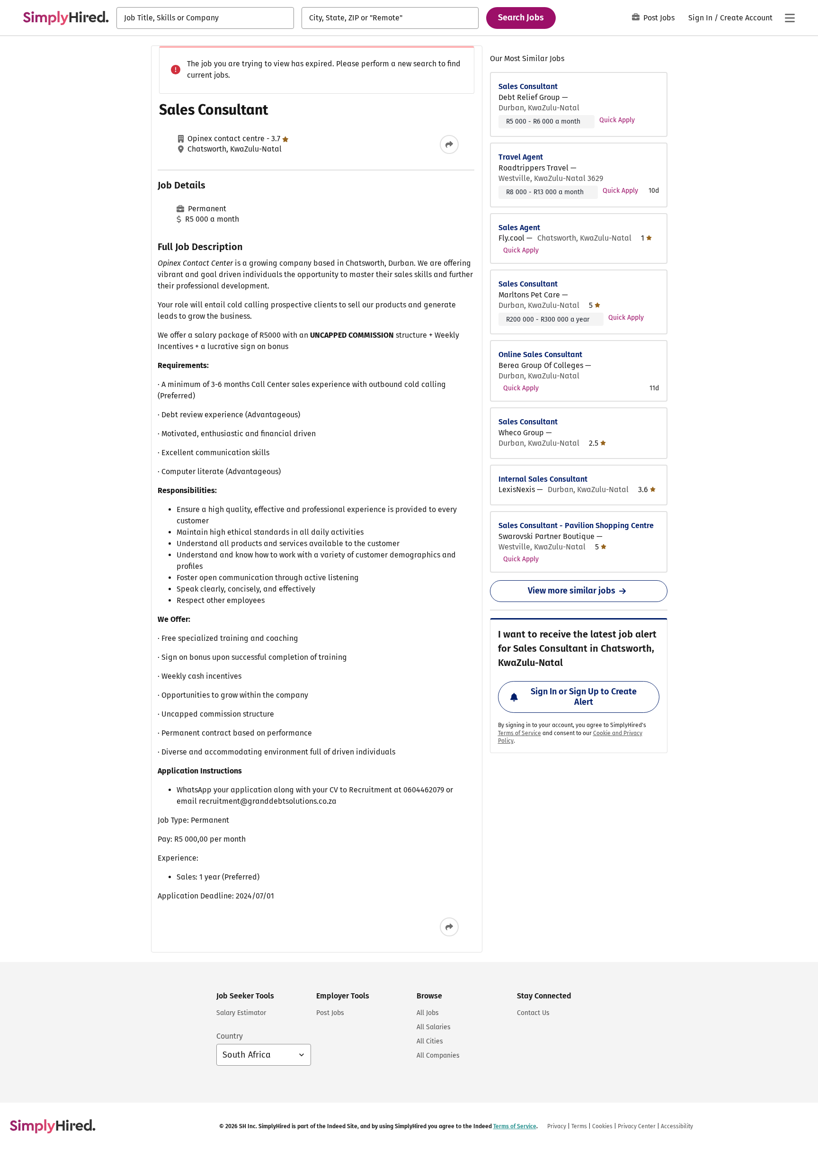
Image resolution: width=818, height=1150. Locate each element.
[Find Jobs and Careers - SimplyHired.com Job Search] (66, 18)
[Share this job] (449, 144)
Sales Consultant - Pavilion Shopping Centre (576, 525)
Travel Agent (520, 157)
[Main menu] (789, 18)
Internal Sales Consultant (542, 479)
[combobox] (205, 18)
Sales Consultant (528, 86)
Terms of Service (519, 733)
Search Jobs (521, 17)
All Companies (438, 1055)
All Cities (430, 1041)
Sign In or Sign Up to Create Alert (584, 696)
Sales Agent (519, 227)
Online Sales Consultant (540, 354)
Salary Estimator (241, 1013)
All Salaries (434, 1027)
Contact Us (533, 1013)
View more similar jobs (571, 590)
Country (229, 1036)
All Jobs (428, 1013)
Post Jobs (659, 17)
